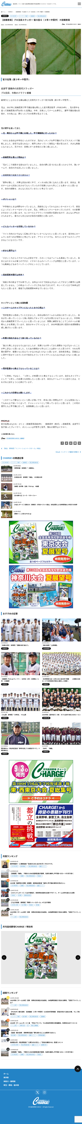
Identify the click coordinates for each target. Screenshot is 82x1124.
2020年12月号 (14, 905)
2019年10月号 (14, 1045)
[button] (4, 957)
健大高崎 (25, 1016)
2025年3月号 (14, 866)
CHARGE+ (4, 16)
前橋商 (22, 876)
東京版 (19, 895)
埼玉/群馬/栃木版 (41, 16)
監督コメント (42, 866)
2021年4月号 (13, 16)
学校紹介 (39, 876)
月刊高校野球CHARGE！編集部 (73, 24)
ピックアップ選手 (23, 16)
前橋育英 (32, 16)
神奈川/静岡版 (34, 1025)
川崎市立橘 (22, 1025)
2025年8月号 (14, 876)
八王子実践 (23, 905)
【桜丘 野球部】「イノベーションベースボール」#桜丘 (22, 448)
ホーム (6, 1073)
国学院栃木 (23, 866)
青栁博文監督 (41, 1035)
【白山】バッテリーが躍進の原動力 (67, 452)
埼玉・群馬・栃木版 (11, 1085)
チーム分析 (14, 917)
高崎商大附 (43, 1045)
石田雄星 (42, 1016)
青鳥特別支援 (27, 895)
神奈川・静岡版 (9, 1081)
